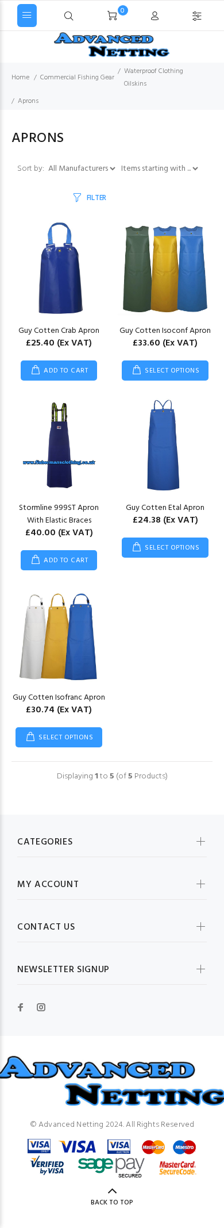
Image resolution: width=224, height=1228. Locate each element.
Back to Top (112, 1202)
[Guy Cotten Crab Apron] (58, 268)
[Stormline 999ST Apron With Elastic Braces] (58, 445)
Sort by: (31, 168)
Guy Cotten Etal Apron (165, 508)
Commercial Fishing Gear (77, 77)
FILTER (96, 198)
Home (20, 77)
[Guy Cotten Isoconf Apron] (165, 268)
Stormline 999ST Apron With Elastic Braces (59, 514)
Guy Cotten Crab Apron (58, 330)
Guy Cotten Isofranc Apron (59, 697)
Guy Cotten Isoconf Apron (165, 330)
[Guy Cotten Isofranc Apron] (58, 635)
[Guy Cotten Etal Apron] (165, 445)
